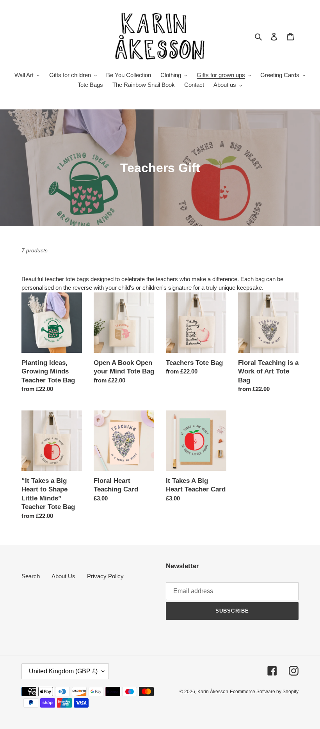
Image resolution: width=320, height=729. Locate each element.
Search (30, 576)
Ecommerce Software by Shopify (264, 691)
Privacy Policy (105, 576)
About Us (63, 576)
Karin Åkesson (212, 691)
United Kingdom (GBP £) (63, 671)
